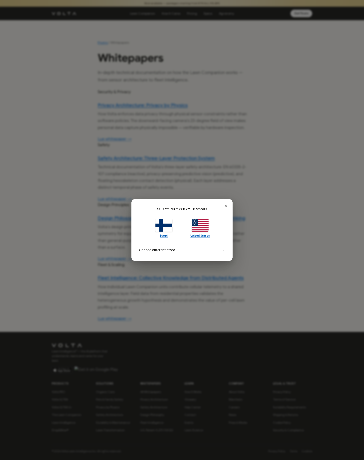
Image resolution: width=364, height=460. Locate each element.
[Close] (226, 206)
